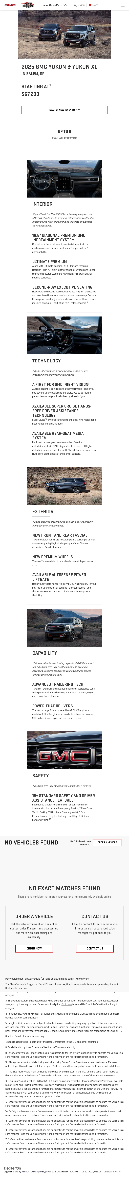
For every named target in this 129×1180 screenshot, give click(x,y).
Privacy (42, 1171)
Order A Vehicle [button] (107, 842)
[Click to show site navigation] (123, 5)
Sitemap (34, 1171)
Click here (66, 1004)
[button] (34, 949)
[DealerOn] (12, 1168)
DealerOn (25, 1171)
